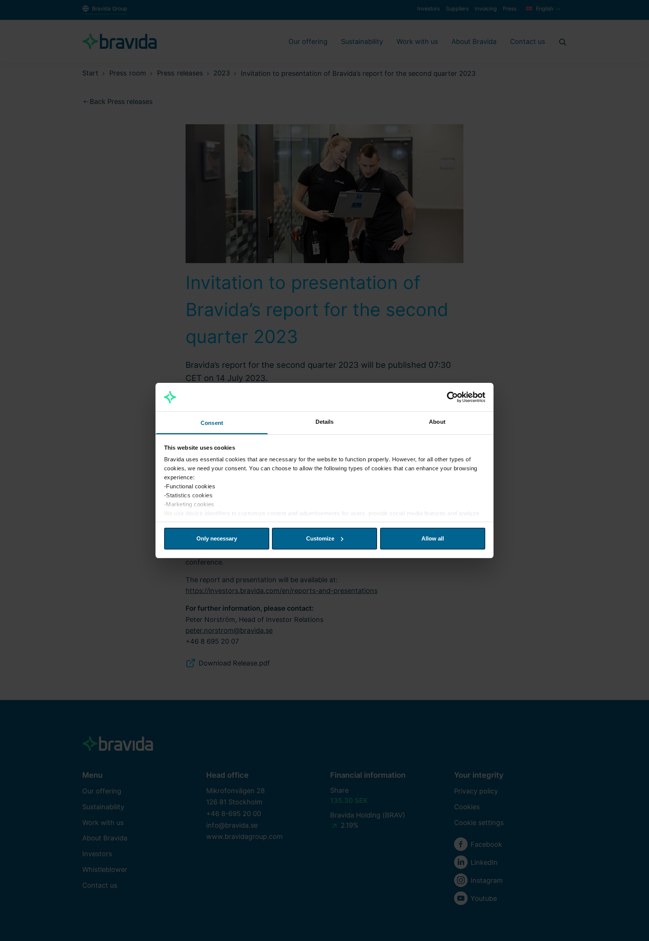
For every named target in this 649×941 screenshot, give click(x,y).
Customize (320, 538)
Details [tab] (324, 422)
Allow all (432, 538)
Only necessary (216, 538)
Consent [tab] (212, 423)
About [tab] (437, 422)
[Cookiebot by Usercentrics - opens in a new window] (452, 397)
